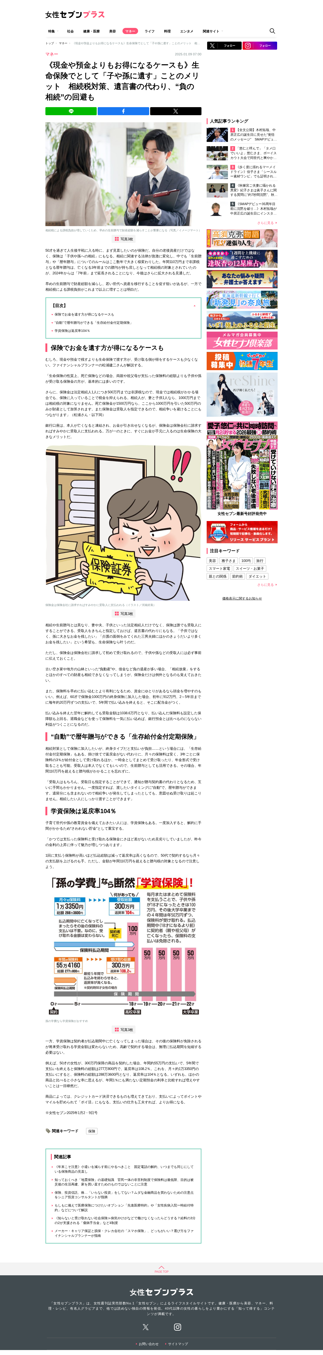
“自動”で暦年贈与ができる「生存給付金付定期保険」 (94, 322)
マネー (130, 31)
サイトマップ (178, 1344)
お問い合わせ (149, 1344)
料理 (167, 31)
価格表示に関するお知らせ (242, 598)
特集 (51, 31)
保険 (91, 1131)
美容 (112, 31)
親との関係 (218, 576)
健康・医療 (91, 31)
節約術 (237, 576)
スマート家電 (219, 568)
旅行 (259, 561)
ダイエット (257, 576)
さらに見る (265, 222)
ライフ (150, 31)
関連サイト (211, 31)
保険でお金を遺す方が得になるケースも (84, 314)
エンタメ (186, 31)
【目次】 (59, 305)
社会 (70, 31)
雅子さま (229, 561)
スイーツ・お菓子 (250, 568)
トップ (49, 43)
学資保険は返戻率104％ (72, 331)
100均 (246, 561)
